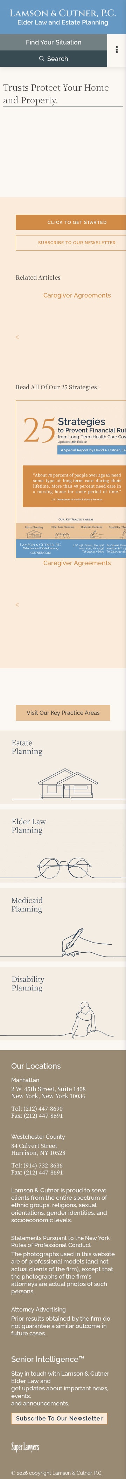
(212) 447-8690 (43, 1108)
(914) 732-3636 (43, 1165)
